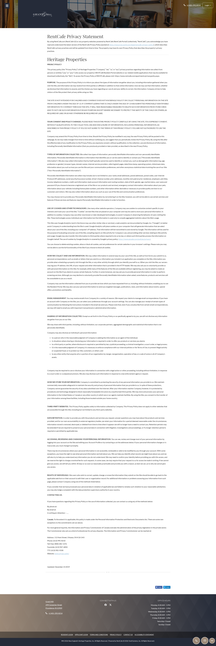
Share (160, 587)
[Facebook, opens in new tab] (105, 605)
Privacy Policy (116, 635)
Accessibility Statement (144, 635)
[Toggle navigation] (7, 6)
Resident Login (67, 635)
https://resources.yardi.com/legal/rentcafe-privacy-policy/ (131, 45)
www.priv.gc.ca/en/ (62, 553)
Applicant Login (81, 635)
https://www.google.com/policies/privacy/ (134, 239)
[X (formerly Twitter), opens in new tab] (110, 605)
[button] (207, 5)
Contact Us (128, 635)
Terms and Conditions (99, 635)
